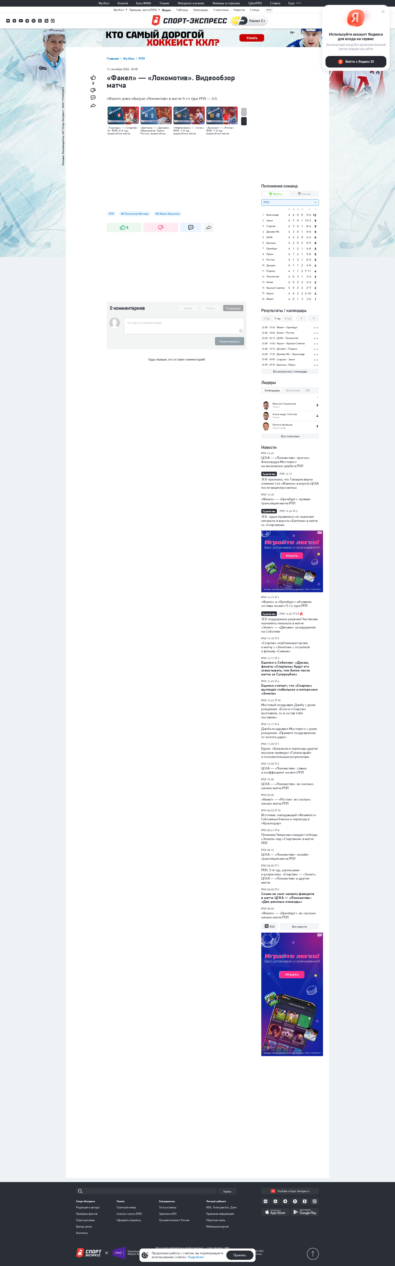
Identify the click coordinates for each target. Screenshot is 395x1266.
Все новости (299, 926)
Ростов (270, 259)
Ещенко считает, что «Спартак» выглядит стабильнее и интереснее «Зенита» (289, 689)
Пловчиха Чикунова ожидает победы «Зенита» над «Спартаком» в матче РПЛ (289, 839)
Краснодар (272, 214)
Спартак (270, 226)
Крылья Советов (275, 287)
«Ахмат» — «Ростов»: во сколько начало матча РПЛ (286, 801)
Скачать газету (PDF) (129, 1213)
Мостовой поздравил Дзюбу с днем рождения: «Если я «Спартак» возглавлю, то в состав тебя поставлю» (288, 711)
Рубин (269, 254)
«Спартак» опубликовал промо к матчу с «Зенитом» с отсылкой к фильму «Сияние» (285, 647)
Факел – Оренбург (287, 327)
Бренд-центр (84, 1226)
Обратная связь (215, 1220)
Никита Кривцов (282, 424)
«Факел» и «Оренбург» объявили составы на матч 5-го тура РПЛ (286, 604)
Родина (270, 271)
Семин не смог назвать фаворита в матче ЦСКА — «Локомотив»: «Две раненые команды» (287, 898)
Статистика (221, 10)
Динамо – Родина (287, 348)
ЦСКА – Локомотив (287, 338)
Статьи (254, 10)
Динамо (270, 265)
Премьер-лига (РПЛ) (143, 10)
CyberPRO (255, 3)
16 (279, 700)
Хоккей (122, 3)
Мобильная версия (217, 1226)
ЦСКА (269, 237)
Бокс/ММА (143, 3)
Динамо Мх (272, 231)
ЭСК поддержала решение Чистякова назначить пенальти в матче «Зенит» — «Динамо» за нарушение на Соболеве (289, 625)
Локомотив (272, 276)
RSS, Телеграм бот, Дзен (221, 1207)
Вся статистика (290, 436)
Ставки (275, 3)
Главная (113, 59)
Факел (270, 299)
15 (279, 810)
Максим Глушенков (284, 403)
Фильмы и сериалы (226, 3)
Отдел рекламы (85, 1220)
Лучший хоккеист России (174, 1220)
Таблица (182, 10)
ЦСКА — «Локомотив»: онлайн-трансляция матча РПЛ (285, 856)
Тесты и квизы (167, 1207)
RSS (272, 926)
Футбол (104, 3)
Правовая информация (220, 1213)
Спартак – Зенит (286, 359)
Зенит (269, 220)
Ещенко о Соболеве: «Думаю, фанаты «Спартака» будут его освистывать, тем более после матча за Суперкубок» (285, 668)
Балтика (270, 243)
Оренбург (271, 248)
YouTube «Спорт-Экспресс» (293, 1191)
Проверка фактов (87, 1213)
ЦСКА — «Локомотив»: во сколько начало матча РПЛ (287, 786)
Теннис (164, 3)
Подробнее (196, 1257)
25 (297, 613)
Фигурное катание (191, 3)
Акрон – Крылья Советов (291, 343)
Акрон (270, 293)
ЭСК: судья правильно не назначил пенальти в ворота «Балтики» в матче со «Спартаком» (289, 520)
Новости (239, 10)
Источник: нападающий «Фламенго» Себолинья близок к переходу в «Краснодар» (288, 819)
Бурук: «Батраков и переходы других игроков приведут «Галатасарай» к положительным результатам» (289, 752)
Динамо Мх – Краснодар (291, 354)
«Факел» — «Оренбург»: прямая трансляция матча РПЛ (285, 501)
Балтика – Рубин (286, 364)
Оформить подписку (129, 1220)
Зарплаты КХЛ (168, 1213)
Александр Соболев (285, 414)
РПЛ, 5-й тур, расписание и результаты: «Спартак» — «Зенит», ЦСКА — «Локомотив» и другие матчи (288, 876)
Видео (166, 10)
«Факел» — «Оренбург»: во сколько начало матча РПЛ (288, 915)
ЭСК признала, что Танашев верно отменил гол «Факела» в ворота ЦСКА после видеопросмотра (290, 483)
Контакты (82, 1233)
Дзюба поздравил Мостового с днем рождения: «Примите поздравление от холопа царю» (289, 733)
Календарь (200, 10)
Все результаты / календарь (290, 371)
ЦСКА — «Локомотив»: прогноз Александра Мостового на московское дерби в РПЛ (285, 462)
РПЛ (142, 59)
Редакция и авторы (88, 1207)
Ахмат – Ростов (285, 332)
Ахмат (269, 282)
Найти (227, 1191)
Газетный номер (126, 1207)
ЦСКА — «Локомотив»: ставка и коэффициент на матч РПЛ (283, 770)
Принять (240, 1255)
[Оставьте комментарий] (184, 323)
